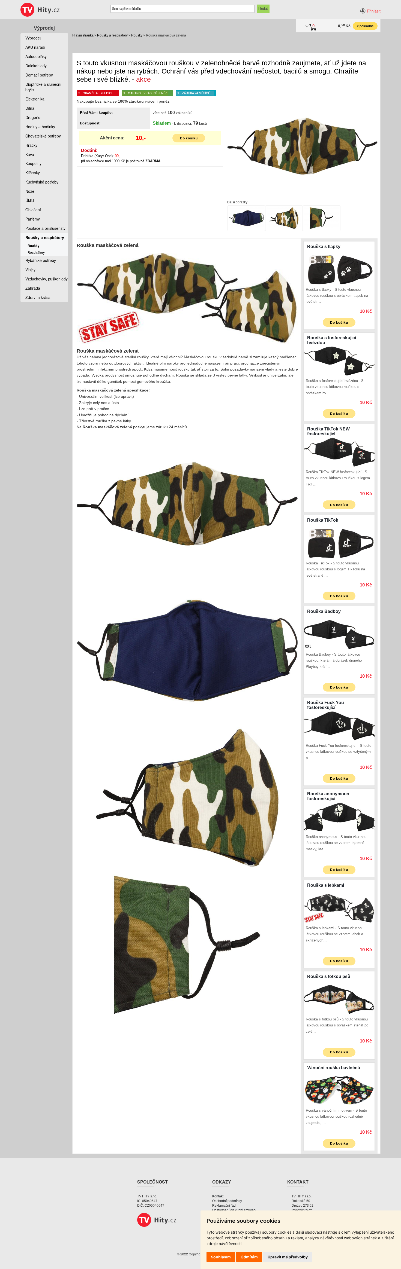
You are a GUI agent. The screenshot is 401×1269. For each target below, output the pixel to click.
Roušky (136, 35)
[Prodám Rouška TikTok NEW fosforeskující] (339, 451)
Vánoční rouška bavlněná (333, 1067)
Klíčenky (32, 172)
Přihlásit (374, 11)
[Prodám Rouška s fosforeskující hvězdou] (339, 360)
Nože (29, 191)
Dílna (29, 108)
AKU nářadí (35, 47)
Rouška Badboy (324, 611)
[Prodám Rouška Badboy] (339, 634)
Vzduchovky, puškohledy (46, 279)
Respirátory (36, 252)
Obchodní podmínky (227, 1201)
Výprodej (44, 28)
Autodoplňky (36, 56)
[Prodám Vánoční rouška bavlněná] (339, 1090)
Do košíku (189, 138)
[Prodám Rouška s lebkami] (339, 907)
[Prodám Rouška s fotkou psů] (339, 999)
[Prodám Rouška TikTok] (339, 543)
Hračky (31, 145)
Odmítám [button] (249, 1257)
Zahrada (32, 288)
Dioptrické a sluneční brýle (43, 86)
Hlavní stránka (83, 35)
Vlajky (30, 269)
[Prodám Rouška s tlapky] (339, 269)
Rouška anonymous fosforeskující (328, 796)
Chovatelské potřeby (43, 136)
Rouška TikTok (322, 520)
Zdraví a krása (37, 297)
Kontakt (217, 1196)
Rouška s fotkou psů (328, 976)
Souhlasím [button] (221, 1257)
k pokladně (365, 25)
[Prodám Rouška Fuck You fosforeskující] (339, 725)
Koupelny (33, 163)
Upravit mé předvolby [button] (288, 1257)
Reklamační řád (224, 1205)
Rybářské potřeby (40, 260)
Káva (29, 154)
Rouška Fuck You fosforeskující (325, 705)
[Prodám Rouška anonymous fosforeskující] (339, 816)
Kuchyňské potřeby (41, 182)
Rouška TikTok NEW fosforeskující (328, 431)
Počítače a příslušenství (46, 228)
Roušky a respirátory (112, 35)
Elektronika (34, 99)
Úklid (29, 200)
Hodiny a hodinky (40, 126)
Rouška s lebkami (325, 885)
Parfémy (32, 219)
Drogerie (32, 117)
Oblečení (33, 209)
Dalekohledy (36, 65)
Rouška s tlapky (323, 246)
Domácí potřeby (39, 75)
